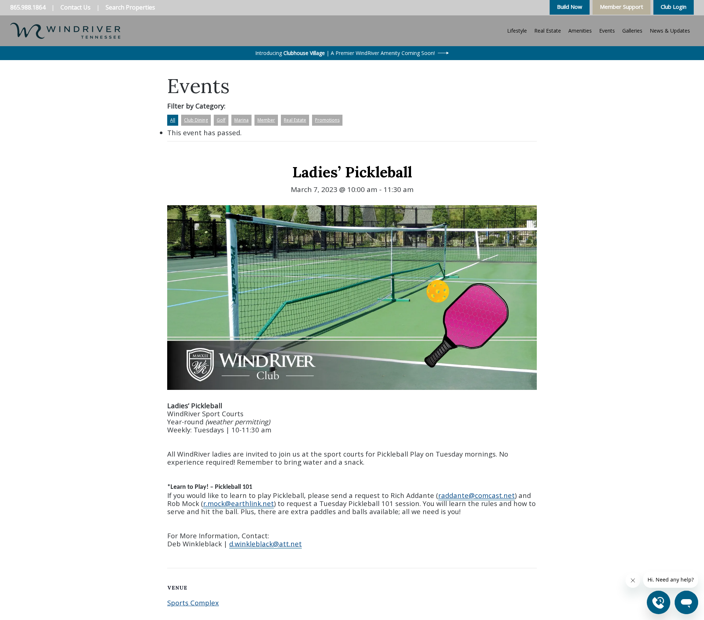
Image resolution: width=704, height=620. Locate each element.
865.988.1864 (27, 7)
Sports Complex (193, 602)
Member (266, 120)
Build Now (569, 6)
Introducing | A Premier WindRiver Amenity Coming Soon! (345, 52)
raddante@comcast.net (476, 495)
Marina (241, 120)
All (172, 120)
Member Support (621, 6)
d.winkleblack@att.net (265, 543)
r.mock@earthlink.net (238, 503)
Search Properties (130, 7)
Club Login (673, 6)
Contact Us (75, 7)
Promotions (327, 120)
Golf (221, 120)
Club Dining (196, 120)
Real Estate (295, 120)
